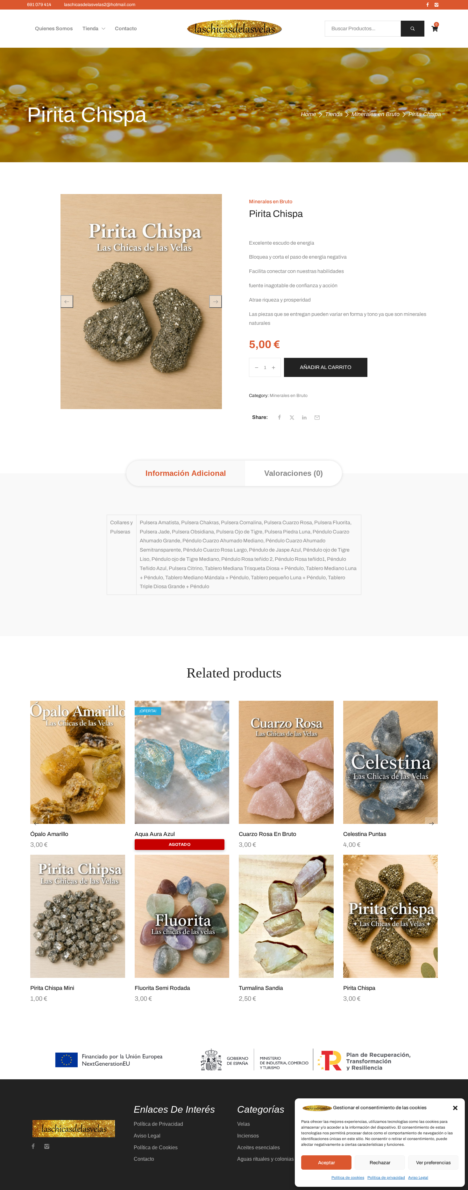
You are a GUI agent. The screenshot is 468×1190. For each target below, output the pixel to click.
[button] (455, 1108)
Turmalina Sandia (261, 988)
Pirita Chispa (359, 988)
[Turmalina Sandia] (286, 916)
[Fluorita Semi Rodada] (182, 916)
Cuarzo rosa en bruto (267, 834)
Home (308, 114)
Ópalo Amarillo (49, 834)
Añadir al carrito (325, 367)
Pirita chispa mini (52, 988)
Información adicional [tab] (185, 473)
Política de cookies (347, 1177)
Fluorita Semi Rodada (162, 988)
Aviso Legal (418, 1177)
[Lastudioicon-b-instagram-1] (436, 4)
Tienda (334, 114)
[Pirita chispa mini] (77, 916)
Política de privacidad (386, 1177)
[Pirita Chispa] (390, 916)
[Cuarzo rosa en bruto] (286, 762)
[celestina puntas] (390, 762)
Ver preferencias (433, 1162)
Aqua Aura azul (155, 834)
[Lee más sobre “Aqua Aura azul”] (189, 820)
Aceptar (326, 1162)
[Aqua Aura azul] (182, 762)
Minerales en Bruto (375, 114)
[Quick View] (69, 820)
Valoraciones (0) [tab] (293, 473)
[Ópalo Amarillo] (77, 762)
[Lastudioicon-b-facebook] (427, 4)
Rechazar (380, 1162)
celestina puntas (364, 834)
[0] (434, 29)
